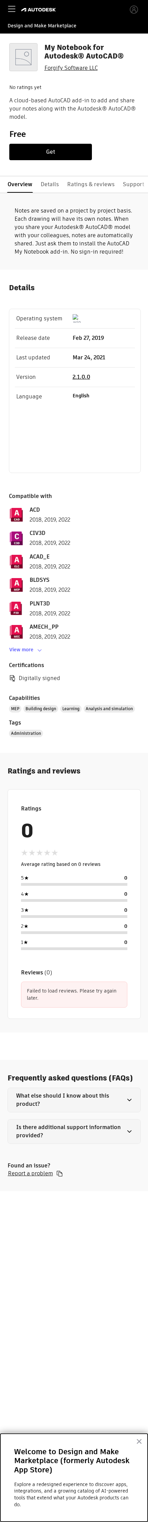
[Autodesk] (39, 10)
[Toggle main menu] (12, 9)
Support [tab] (133, 184)
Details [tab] (50, 184)
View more (21, 649)
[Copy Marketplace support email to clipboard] (59, 1173)
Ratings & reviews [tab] (91, 184)
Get (50, 152)
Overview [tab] (20, 184)
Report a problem (30, 1173)
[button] (74, 1100)
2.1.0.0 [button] (81, 377)
